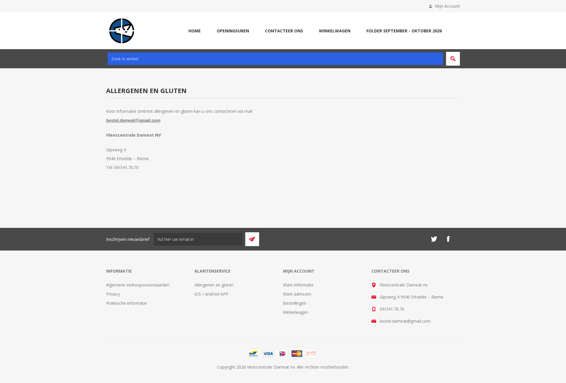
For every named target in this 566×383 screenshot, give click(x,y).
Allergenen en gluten (214, 285)
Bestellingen (294, 303)
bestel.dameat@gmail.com (133, 120)
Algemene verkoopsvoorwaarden (138, 285)
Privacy (113, 294)
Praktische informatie (126, 303)
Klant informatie (298, 285)
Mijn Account (447, 6)
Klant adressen (297, 294)
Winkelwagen (295, 312)
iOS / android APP (211, 294)
